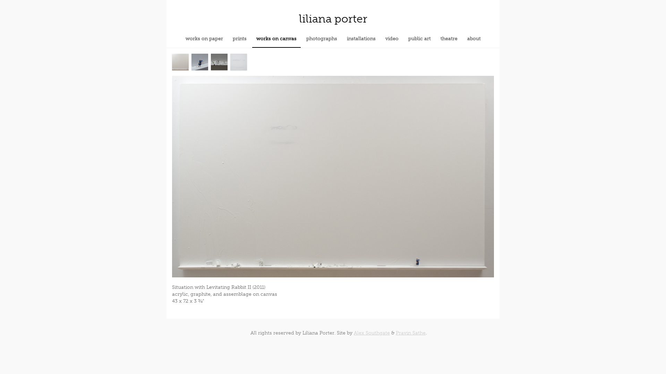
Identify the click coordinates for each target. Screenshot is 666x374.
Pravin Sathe (411, 333)
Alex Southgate (372, 333)
